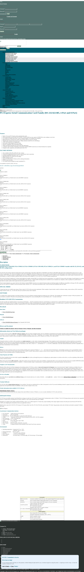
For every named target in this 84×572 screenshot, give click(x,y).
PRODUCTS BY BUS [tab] (11, 53)
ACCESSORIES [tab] (9, 55)
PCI (6, 73)
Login (16, 34)
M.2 (6, 68)
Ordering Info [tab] (5, 259)
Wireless (7, 87)
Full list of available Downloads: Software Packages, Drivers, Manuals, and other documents (20, 328)
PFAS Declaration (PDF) (10, 97)
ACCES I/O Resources (10, 92)
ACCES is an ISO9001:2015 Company (9, 520)
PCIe (11, 253)
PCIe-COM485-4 (3, 187)
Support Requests (6, 105)
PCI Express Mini (9, 67)
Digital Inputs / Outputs (10, 79)
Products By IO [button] (6, 75)
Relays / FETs (8, 80)
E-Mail (7, 566)
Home (1, 109)
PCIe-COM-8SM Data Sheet (9, 312)
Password (2, 11)
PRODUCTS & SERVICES (9, 52)
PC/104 (6, 71)
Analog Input (8, 76)
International (5, 553)
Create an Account (12, 16)
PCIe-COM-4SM (3, 229)
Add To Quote (3, 252)
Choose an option (3, 171)
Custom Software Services (13, 384)
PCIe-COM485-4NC (4, 193)
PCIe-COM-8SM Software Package (10, 322)
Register (5, 3)
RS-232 (2, 246)
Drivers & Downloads (7, 98)
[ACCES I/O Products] (13, 44)
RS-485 (2, 249)
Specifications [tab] (5, 258)
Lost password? (3, 13)
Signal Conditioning (9, 84)
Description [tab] (5, 255)
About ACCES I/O (7, 89)
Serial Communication (10, 82)
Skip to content (3, 48)
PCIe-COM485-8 (3, 175)
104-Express (7, 69)
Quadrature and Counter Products (12, 85)
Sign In (1, 3)
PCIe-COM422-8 (3, 211)
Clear (12, 249)
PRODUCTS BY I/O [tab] (10, 54)
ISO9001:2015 (8, 93)
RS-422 (2, 248)
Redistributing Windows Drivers (12, 101)
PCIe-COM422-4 (3, 205)
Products (4, 111)
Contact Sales (5, 552)
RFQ (4, 106)
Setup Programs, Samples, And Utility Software (15, 102)
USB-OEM (7, 65)
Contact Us (5, 107)
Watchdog (7, 86)
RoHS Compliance (9, 94)
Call (3, 566)
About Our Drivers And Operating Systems (14, 100)
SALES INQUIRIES (4, 38)
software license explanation (70, 377)
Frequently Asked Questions (11, 104)
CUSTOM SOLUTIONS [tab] (11, 56)
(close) (1, 19)
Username (2, 9)
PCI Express (7, 66)
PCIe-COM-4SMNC (4, 235)
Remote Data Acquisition (10, 74)
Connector (2, 245)
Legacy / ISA (8, 88)
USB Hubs (7, 81)
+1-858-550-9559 (9, 533)
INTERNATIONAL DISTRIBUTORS (17, 38)
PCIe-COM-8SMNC (4, 223)
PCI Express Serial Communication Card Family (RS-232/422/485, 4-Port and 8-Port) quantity (19, 250)
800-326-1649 (9, 532)
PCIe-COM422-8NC (4, 217)
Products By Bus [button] (6, 62)
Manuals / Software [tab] (7, 257)
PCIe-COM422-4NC (4, 199)
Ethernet (7, 72)
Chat (12, 566)
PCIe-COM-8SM (3, 241)
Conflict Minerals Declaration (11, 95)
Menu (8, 48)
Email (1, 26)
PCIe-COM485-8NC (4, 181)
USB (6, 63)
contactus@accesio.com (11, 534)
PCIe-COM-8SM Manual (8, 317)
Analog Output (8, 78)
